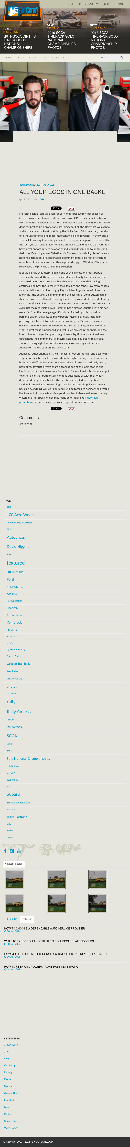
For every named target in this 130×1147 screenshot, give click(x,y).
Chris (43, 200)
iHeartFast (120, 4)
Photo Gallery (88, 4)
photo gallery (14, 678)
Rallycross (14, 727)
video (9, 824)
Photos (8, 1114)
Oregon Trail (13, 656)
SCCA (12, 736)
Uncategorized (11, 1121)
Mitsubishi (12, 630)
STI (8, 787)
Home (70, 4)
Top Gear (11, 810)
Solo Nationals (13, 766)
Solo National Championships (28, 758)
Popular (12, 919)
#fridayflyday (11, 1045)
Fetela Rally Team (15, 572)
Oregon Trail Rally (18, 663)
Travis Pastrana (17, 817)
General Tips (10, 1093)
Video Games (11, 1128)
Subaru (13, 794)
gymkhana (12, 594)
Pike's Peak (11, 694)
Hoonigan (12, 608)
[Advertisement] (65, 158)
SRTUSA (11, 773)
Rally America (19, 712)
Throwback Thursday (18, 802)
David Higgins (18, 547)
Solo (9, 750)
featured (16, 563)
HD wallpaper (14, 601)
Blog (106, 4)
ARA (9, 529)
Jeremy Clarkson (15, 615)
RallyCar (10, 720)
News (51, 185)
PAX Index (12, 671)
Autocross (16, 537)
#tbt (9, 507)
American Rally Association (19, 523)
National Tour (12, 636)
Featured (8, 1086)
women (10, 837)
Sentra (9, 744)
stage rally (12, 780)
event (9, 554)
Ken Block (14, 622)
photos (12, 686)
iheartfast (41, 185)
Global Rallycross (15, 587)
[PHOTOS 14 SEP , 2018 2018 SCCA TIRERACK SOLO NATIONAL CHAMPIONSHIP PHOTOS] (108, 23)
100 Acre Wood (20, 515)
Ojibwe (10, 643)
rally (11, 702)
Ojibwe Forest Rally (16, 649)
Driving (8, 1072)
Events (30, 185)
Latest (28, 919)
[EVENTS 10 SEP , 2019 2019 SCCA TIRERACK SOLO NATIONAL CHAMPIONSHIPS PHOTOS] (65, 23)
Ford (10, 579)
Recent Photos (14, 864)
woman (10, 831)
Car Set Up (10, 1066)
